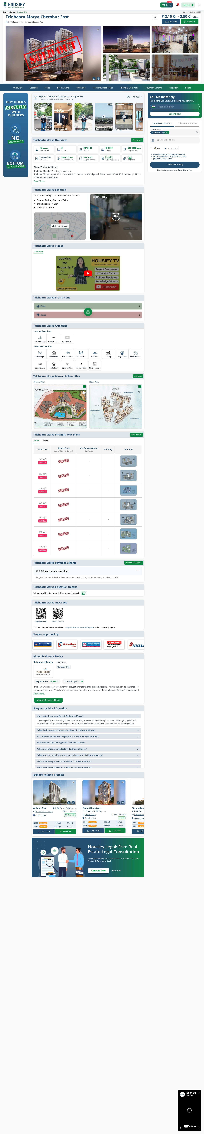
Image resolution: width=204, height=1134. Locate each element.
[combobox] (184, 132)
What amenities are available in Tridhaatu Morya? (62, 749)
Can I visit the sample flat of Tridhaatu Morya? (60, 716)
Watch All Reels (133, 97)
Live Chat (191, 21)
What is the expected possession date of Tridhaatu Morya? (66, 730)
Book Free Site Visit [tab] (162, 123)
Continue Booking (175, 164)
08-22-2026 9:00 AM (166, 140)
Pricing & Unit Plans (129, 87)
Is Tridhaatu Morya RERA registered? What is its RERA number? (68, 736)
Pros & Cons (63, 87)
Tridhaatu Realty (15, 22)
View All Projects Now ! (48, 700)
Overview (17, 87)
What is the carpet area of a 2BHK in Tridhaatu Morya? (64, 761)
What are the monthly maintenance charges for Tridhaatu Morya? (70, 755)
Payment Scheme (154, 87)
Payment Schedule (133, 563)
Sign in (186, 5)
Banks (188, 87)
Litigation (173, 87)
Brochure (136, 140)
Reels (168, 5)
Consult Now (98, 870)
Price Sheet (135, 434)
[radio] (151, 148)
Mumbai (12, 12)
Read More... (39, 181)
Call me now (175, 113)
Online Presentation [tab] (187, 123)
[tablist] (175, 123)
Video (47, 87)
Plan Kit (137, 376)
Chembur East (22, 12)
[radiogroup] (175, 148)
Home (5, 12)
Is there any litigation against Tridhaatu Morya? (61, 742)
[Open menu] (199, 4)
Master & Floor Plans (103, 87)
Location (34, 87)
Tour (172, 21)
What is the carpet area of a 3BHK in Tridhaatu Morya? (64, 767)
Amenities (81, 87)
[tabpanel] (175, 157)
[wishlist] (98, 30)
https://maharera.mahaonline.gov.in (79, 627)
